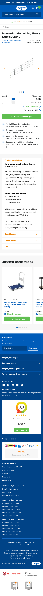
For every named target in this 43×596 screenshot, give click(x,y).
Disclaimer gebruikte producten (14, 553)
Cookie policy (28, 555)
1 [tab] (17, 327)
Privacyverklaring (31, 553)
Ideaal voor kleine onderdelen (17, 136)
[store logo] (21, 8)
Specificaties (10, 234)
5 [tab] (24, 327)
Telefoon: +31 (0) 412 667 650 (13, 486)
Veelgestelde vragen (17, 558)
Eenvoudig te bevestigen (15, 130)
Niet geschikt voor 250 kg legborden (19, 142)
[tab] (21, 125)
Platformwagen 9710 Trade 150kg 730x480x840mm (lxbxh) (16, 304)
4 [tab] (22, 327)
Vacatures (29, 558)
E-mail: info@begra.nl (10, 489)
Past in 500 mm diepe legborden (18, 124)
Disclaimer (33, 550)
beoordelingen (11, 240)
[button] (4, 68)
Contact (7, 550)
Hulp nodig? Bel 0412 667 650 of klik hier (21, 2)
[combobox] (21, 14)
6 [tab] (26, 327)
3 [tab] (20, 327)
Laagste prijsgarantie (15, 555)
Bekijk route (6, 480)
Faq (6, 247)
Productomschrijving (13, 160)
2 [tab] (19, 327)
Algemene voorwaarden (20, 550)
